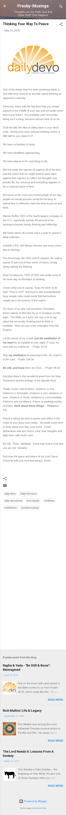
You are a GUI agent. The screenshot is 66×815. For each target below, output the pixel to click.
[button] (61, 25)
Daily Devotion (28, 493)
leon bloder (33, 500)
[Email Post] (5, 486)
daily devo (10, 493)
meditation (10, 507)
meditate (49, 500)
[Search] (61, 7)
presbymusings (30, 507)
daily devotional (13, 500)
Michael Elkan (41, 808)
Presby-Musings (33, 6)
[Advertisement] (33, 619)
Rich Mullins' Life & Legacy (22, 710)
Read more (55, 699)
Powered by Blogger (35, 801)
